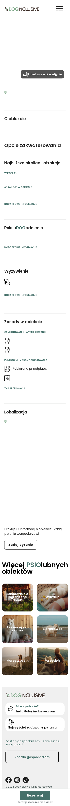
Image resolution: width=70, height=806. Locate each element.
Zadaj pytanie (20, 544)
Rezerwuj (35, 795)
